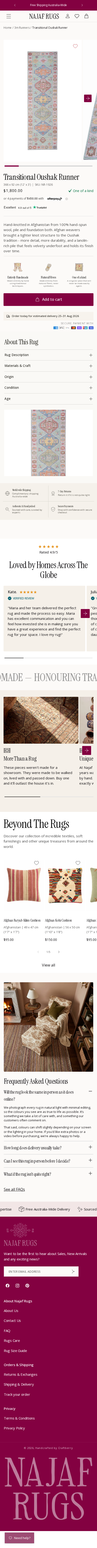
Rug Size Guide (15, 1350)
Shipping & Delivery (19, 1384)
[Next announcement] (82, 5)
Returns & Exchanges (20, 1374)
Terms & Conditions (19, 1418)
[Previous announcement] (15, 5)
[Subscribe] (73, 1271)
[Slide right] (59, 952)
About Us (11, 1310)
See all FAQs (14, 1189)
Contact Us (12, 1320)
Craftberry (65, 1448)
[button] (8, 16)
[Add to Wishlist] (75, 46)
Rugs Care (12, 1340)
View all (48, 965)
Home (8, 28)
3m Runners (22, 28)
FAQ (7, 1330)
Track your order (17, 1394)
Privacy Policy (14, 1428)
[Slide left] (38, 952)
